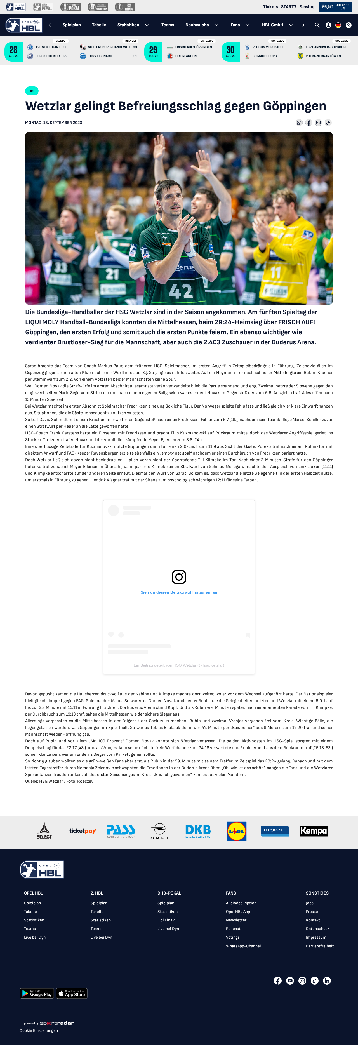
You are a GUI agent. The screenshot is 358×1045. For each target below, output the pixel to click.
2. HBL (97, 893)
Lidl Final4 (166, 920)
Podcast (233, 928)
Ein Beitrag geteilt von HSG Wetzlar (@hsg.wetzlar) (179, 665)
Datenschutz (317, 928)
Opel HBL (33, 893)
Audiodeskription (241, 903)
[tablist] (177, 25)
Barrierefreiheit (320, 946)
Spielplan (32, 903)
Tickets (270, 7)
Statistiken (34, 920)
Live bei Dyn (35, 937)
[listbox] (179, 921)
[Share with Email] (318, 123)
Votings (233, 937)
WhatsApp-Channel (243, 946)
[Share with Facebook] (309, 123)
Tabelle (30, 911)
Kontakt (313, 920)
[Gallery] (179, 832)
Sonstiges (317, 893)
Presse (312, 911)
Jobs (310, 903)
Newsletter (236, 920)
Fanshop (307, 7)
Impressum (316, 937)
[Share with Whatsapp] (299, 123)
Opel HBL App (238, 911)
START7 (288, 7)
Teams (30, 928)
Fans (231, 893)
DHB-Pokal (169, 893)
